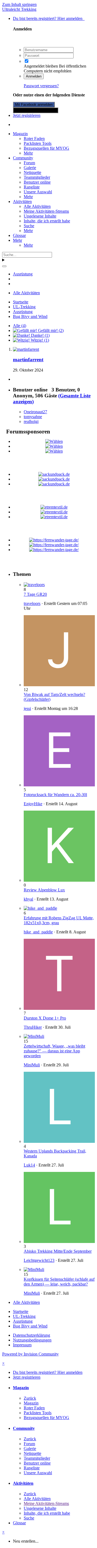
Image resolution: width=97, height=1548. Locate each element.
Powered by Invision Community (30, 1354)
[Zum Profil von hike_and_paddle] (40, 908)
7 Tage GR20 (35, 594)
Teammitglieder (37, 177)
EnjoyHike (33, 803)
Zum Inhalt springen (19, 4)
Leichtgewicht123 (39, 1260)
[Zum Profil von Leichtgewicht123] (59, 1241)
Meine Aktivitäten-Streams (46, 211)
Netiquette (32, 172)
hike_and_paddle (38, 932)
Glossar (19, 235)
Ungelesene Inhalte (40, 216)
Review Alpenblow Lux (44, 890)
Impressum (22, 1345)
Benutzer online (37, 182)
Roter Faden (34, 138)
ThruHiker (33, 1027)
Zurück (30, 1398)
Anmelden (33, 76)
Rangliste (32, 187)
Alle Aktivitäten (37, 206)
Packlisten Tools (37, 143)
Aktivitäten (22, 201)
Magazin (20, 133)
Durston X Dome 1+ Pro (45, 1018)
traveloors (32, 603)
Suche (29, 225)
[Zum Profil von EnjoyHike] (59, 785)
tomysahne (33, 416)
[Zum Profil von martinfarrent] (26, 349)
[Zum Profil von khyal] (59, 880)
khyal (28, 899)
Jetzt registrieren (26, 115)
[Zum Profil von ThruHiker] (59, 1008)
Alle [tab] (19, 325)
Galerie (30, 167)
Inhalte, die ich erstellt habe (47, 221)
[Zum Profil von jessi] (59, 684)
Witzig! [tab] (39, 340)
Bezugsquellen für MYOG (46, 148)
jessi (27, 708)
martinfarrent (28, 359)
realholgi (31, 421)
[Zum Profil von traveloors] (34, 584)
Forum (29, 162)
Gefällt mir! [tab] (50, 330)
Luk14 (29, 1165)
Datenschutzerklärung (31, 1335)
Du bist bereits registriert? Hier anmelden (49, 18)
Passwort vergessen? (41, 85)
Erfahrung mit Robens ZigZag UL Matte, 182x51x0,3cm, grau (59, 920)
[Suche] (4, 266)
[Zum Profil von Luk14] (59, 1141)
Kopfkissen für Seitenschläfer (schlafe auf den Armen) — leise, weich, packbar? (59, 1281)
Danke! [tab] (40, 335)
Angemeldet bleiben (41, 66)
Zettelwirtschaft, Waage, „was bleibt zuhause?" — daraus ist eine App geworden (54, 1051)
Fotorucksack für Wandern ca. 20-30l (55, 794)
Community (23, 158)
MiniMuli (32, 1065)
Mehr (28, 153)
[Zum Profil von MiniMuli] (34, 1036)
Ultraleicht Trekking (19, 9)
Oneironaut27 (35, 411)
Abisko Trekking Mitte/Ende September (58, 1251)
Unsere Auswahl (38, 192)
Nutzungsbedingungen (32, 1340)
